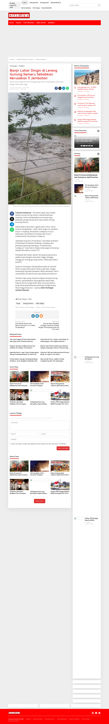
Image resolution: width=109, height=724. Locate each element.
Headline (12, 89)
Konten (17, 89)
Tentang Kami (49, 719)
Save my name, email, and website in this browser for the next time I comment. (39, 444)
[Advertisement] (54, 41)
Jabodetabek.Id (62, 719)
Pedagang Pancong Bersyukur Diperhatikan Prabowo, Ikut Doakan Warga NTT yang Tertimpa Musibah (39, 403)
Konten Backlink (13, 721)
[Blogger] (41, 316)
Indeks (28, 719)
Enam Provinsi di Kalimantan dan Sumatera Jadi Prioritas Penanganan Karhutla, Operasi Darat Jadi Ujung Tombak (19, 385)
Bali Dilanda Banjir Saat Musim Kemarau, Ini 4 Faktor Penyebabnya (25, 324)
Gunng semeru (28, 303)
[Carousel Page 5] (92, 145)
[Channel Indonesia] (19, 15)
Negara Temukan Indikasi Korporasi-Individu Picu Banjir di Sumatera (23, 347)
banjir (18, 303)
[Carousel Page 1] (82, 145)
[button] (99, 5)
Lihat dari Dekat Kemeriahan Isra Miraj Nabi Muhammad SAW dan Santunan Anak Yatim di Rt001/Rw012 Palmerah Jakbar (86, 140)
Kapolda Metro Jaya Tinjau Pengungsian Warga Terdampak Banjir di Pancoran (24, 353)
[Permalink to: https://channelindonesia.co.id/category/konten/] (98, 154)
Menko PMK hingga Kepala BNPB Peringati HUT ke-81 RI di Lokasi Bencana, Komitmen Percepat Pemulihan (60, 403)
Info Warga (86, 719)
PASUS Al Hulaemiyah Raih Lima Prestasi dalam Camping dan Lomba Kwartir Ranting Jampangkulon (88, 112)
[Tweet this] (60, 88)
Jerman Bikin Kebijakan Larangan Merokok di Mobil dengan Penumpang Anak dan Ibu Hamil (48, 325)
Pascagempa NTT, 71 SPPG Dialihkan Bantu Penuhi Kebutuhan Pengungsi (86, 88)
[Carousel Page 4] (89, 145)
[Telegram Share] (63, 88)
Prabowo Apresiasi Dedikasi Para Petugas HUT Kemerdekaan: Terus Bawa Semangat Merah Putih (18, 403)
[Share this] (56, 88)
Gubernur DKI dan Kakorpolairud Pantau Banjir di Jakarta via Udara (54, 353)
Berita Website (74, 719)
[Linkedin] (37, 316)
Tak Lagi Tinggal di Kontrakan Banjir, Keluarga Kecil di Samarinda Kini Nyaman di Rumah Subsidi (23, 340)
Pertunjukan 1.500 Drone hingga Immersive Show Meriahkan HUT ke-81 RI (86, 96)
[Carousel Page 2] (84, 145)
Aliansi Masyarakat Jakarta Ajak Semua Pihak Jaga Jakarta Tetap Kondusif (60, 385)
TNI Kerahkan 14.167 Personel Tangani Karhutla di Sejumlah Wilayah (37, 385)
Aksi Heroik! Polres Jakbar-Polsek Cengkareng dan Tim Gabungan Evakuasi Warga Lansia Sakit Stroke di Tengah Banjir (53, 360)
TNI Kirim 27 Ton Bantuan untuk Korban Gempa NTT (86, 104)
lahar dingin (40, 303)
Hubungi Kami (37, 719)
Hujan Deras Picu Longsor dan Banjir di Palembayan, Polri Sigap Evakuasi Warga (54, 340)
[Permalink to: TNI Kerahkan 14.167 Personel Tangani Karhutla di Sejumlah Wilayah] (39, 376)
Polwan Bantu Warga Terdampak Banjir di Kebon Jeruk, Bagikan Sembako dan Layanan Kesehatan (24, 360)
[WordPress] (33, 316)
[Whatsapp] (67, 88)
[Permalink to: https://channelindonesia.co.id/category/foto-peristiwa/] (98, 131)
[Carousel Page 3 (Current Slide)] (87, 145)
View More (40, 501)
